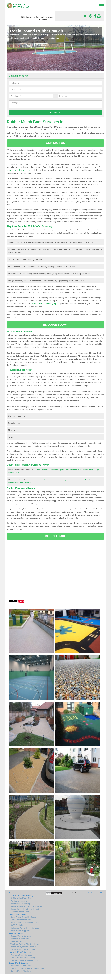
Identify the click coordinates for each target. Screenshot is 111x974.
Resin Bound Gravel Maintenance (24, 922)
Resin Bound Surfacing (18, 893)
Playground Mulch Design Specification (27, 968)
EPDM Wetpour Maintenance (22, 949)
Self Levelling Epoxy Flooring (22, 898)
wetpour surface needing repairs (46, 303)
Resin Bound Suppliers (20, 930)
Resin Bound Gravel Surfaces (23, 917)
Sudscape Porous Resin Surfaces (24, 928)
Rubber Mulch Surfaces (20, 966)
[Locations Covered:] (8, 4)
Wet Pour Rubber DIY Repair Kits (24, 944)
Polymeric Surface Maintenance (24, 960)
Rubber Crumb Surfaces (20, 936)
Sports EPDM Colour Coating (22, 957)
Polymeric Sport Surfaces (21, 955)
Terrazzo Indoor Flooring (21, 912)
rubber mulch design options (19, 170)
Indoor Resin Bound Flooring (20, 895)
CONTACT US (55, 143)
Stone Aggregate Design (20, 920)
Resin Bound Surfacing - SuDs (90, 893)
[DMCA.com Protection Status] (54, 893)
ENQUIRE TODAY (55, 324)
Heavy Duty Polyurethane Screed (24, 909)
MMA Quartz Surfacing (20, 903)
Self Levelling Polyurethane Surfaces (26, 906)
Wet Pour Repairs (18, 941)
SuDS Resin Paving (18, 925)
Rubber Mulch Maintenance (22, 971)
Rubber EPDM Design (19, 939)
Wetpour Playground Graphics (23, 947)
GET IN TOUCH (55, 536)
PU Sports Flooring (18, 901)
